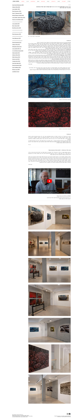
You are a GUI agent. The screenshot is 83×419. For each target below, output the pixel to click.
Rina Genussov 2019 (16, 34)
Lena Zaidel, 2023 (16, 9)
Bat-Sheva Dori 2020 (16, 27)
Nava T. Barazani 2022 (17, 13)
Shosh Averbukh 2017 (16, 42)
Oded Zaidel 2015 (16, 52)
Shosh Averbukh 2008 (16, 65)
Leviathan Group (15, 71)
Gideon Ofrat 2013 (16, 54)
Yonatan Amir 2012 (16, 61)
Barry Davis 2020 (15, 25)
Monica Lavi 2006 (16, 69)
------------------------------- (17, 21)
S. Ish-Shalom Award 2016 (17, 50)
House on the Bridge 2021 (17, 19)
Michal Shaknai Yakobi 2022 (18, 15)
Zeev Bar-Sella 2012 (16, 63)
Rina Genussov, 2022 (16, 11)
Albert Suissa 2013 (16, 57)
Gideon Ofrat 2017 (16, 44)
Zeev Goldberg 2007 (16, 67)
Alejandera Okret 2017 (17, 46)
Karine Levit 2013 (16, 59)
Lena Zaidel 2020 (16, 23)
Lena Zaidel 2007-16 (16, 48)
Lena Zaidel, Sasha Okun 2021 (18, 17)
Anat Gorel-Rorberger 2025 (18, 4)
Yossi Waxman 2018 (16, 38)
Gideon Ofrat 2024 (16, 7)
